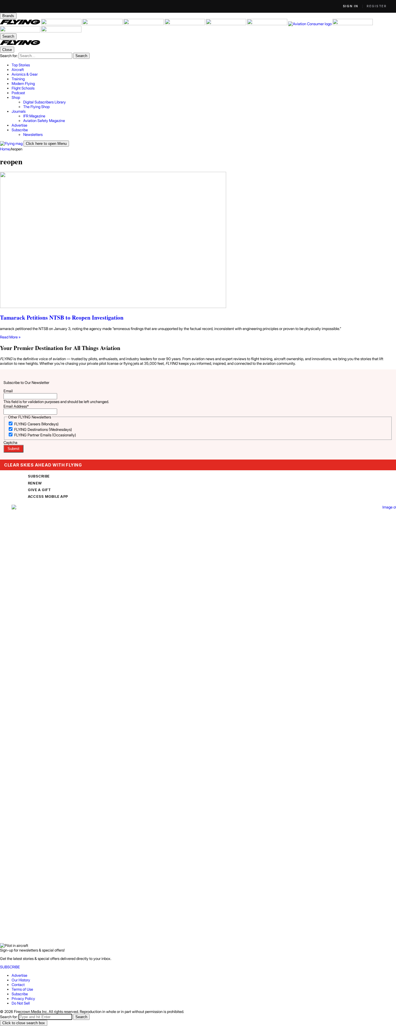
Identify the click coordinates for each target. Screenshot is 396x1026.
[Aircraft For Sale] (61, 23)
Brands (8, 16)
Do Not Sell (21, 1003)
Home (5, 149)
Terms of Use (22, 989)
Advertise (19, 975)
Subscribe (20, 994)
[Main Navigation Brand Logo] (20, 44)
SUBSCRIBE (39, 476)
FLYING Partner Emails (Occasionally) (45, 435)
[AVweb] (144, 23)
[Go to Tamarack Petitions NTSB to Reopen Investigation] (198, 240)
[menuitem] (204, 65)
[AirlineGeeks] (102, 23)
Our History (21, 980)
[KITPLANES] (226, 23)
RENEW (35, 483)
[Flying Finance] (353, 23)
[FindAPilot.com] (20, 31)
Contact (18, 984)
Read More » (10, 337)
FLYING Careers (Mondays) (36, 424)
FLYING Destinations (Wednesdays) (43, 429)
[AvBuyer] (185, 23)
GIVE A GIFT (39, 490)
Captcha (10, 442)
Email (8, 391)
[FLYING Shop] (61, 31)
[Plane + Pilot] (267, 23)
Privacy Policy (23, 998)
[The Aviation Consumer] (310, 23)
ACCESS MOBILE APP (48, 496)
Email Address (16, 406)
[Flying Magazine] (20, 23)
